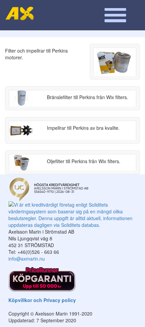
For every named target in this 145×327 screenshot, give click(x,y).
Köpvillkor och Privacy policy (42, 300)
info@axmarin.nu (26, 258)
